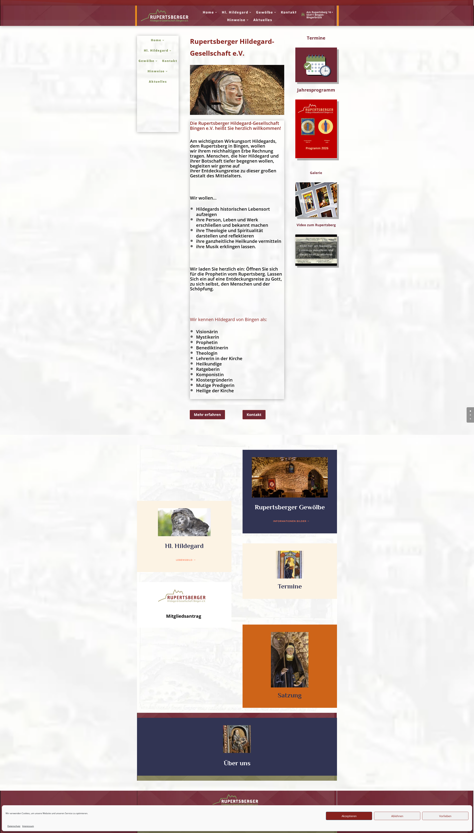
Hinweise (236, 20)
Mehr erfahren (207, 414)
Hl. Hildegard (235, 12)
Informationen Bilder (289, 521)
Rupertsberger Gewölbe (290, 507)
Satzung (290, 695)
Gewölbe (264, 12)
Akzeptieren (349, 816)
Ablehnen (397, 816)
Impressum (28, 826)
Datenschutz (13, 826)
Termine (290, 586)
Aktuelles (262, 20)
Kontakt (289, 12)
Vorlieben (445, 816)
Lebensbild (184, 560)
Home (208, 12)
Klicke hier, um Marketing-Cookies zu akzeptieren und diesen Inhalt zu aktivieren (316, 250)
